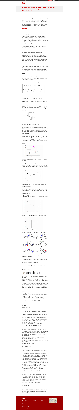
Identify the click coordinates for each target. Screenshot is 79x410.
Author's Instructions (34, 400)
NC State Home (24, 0)
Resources (50, 0)
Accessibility (41, 400)
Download (24, 28)
